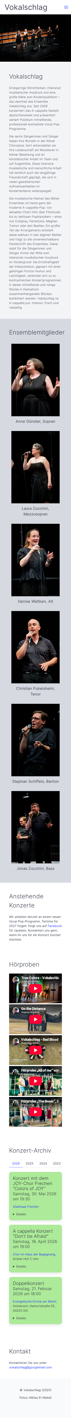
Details (21, 1214)
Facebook (55, 926)
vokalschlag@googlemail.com (30, 1367)
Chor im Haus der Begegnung (34, 1254)
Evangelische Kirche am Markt (34, 1301)
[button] (66, 7)
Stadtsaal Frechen (26, 1206)
